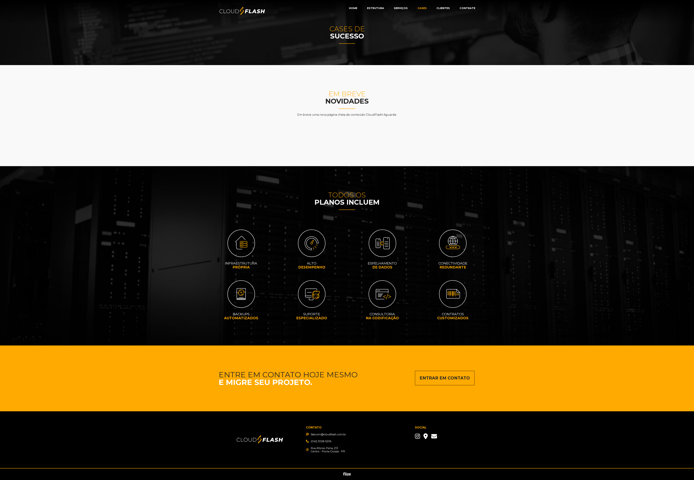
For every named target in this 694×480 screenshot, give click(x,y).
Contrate (467, 8)
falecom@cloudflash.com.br (328, 434)
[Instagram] (417, 436)
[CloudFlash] (260, 452)
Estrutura (375, 8)
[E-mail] (425, 436)
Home (353, 8)
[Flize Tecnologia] (347, 474)
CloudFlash (242, 11)
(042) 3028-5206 (321, 441)
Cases (422, 8)
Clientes (443, 8)
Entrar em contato (445, 378)
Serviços (401, 8)
